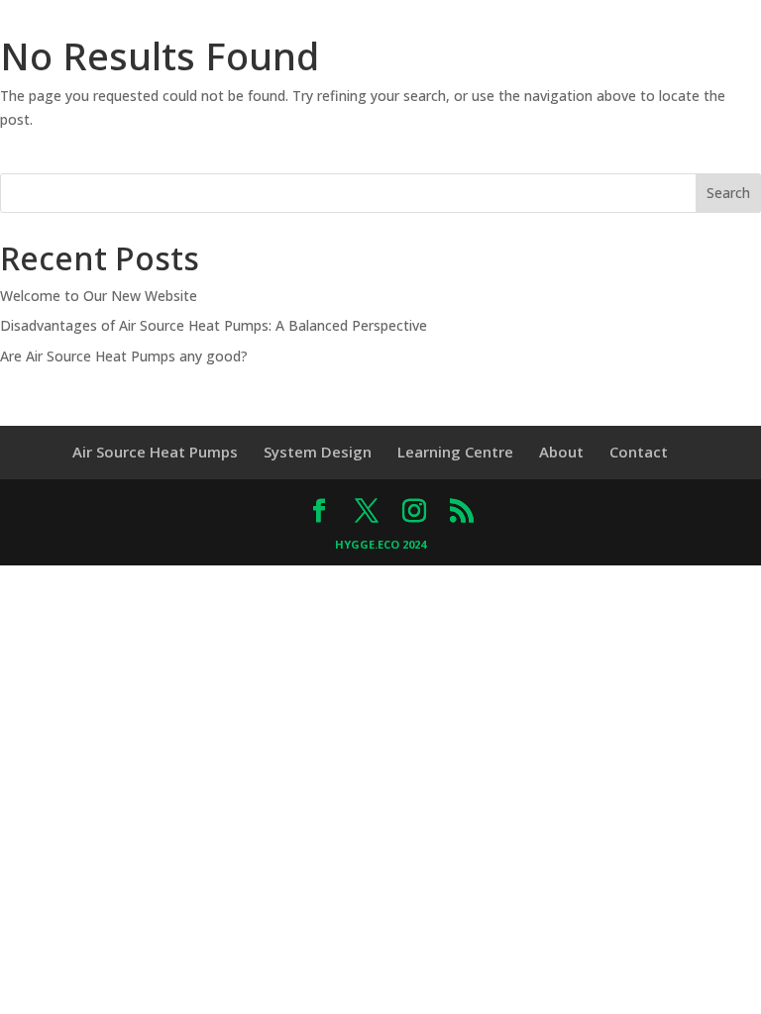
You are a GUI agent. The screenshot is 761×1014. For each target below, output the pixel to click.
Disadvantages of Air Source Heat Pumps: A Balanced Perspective (213, 325)
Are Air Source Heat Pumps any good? (124, 356)
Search (728, 192)
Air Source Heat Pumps (155, 451)
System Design (318, 451)
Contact (638, 451)
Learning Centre (455, 451)
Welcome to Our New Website (98, 295)
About (561, 451)
